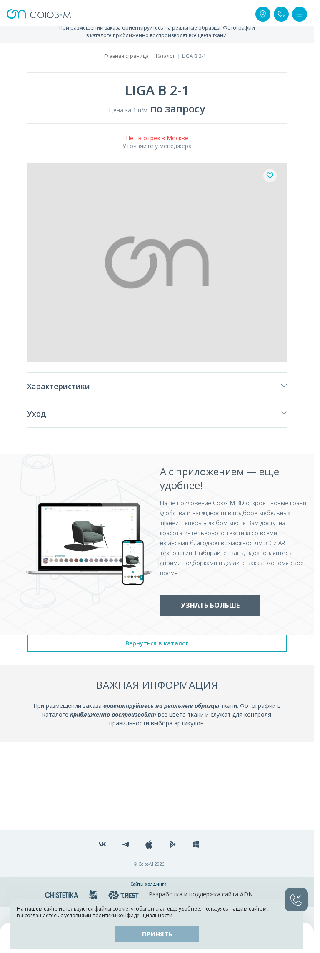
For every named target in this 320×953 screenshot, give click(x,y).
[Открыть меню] (299, 14)
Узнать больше (210, 605)
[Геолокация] (262, 14)
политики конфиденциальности (132, 915)
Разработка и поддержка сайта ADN (201, 894)
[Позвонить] (281, 14)
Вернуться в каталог (156, 643)
